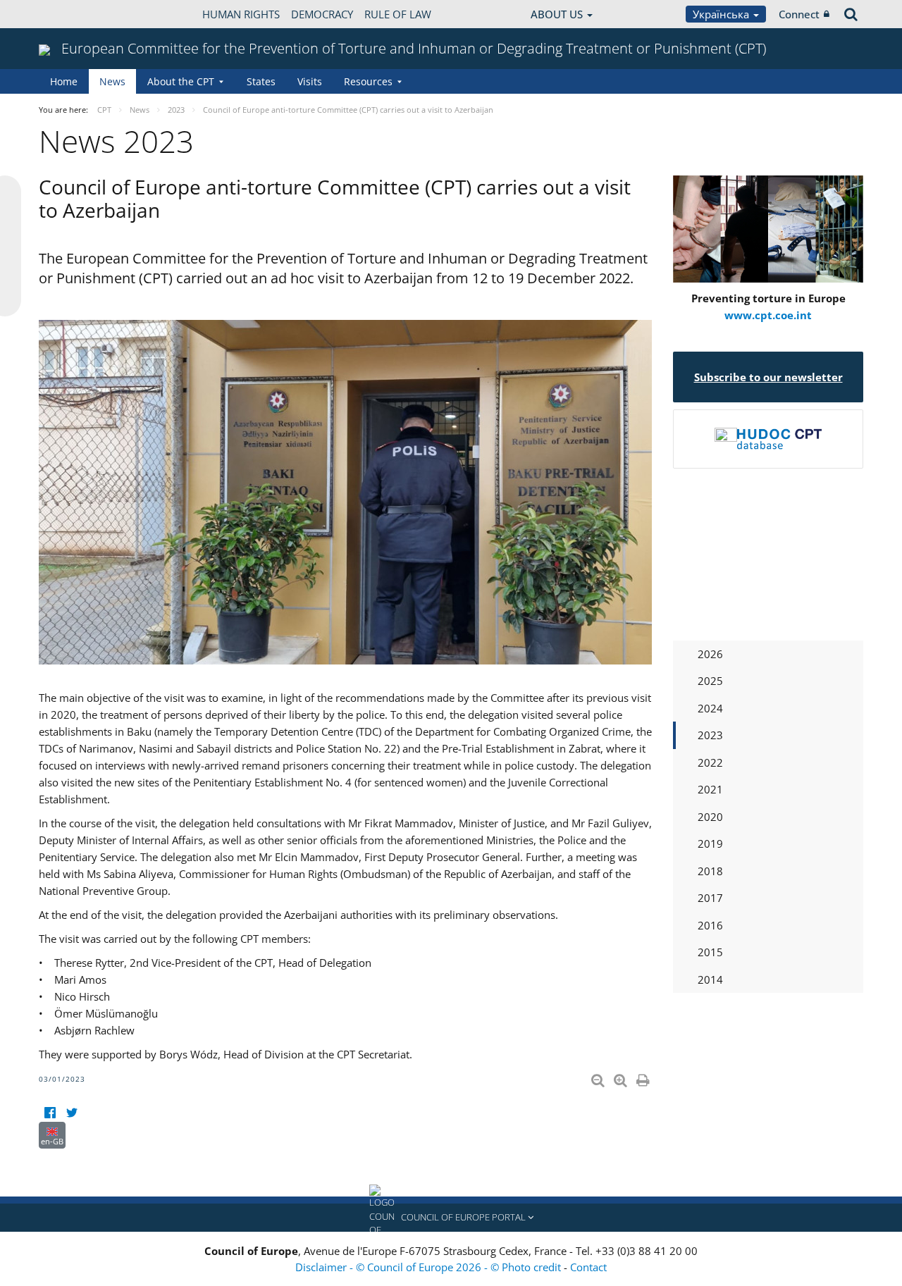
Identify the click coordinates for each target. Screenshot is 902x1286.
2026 (710, 654)
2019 (710, 843)
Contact (588, 1267)
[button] (451, 1218)
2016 (710, 925)
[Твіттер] (71, 1113)
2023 (710, 735)
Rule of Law (397, 14)
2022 (710, 762)
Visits (309, 81)
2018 (710, 871)
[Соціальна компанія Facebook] (50, 1113)
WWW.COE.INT (74, 14)
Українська (722, 14)
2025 (710, 681)
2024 (710, 708)
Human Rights (241, 14)
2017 (710, 898)
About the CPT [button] (180, 81)
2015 (710, 952)
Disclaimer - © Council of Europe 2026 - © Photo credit (429, 1267)
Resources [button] (368, 81)
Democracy (322, 14)
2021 (710, 789)
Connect (799, 14)
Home (64, 81)
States (261, 81)
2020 (710, 817)
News (112, 81)
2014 (710, 979)
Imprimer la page (644, 1077)
